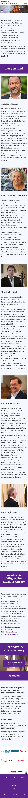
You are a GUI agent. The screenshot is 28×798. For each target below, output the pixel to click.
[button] (25, 2)
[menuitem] (6, 777)
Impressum (6, 777)
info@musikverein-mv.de (9, 634)
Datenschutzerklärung (19, 777)
